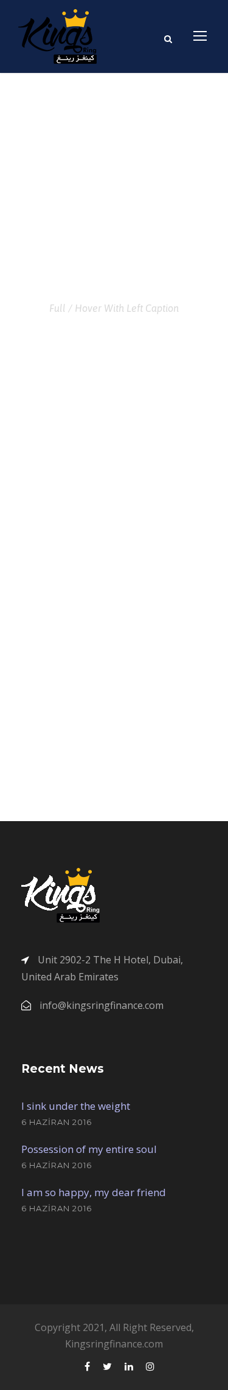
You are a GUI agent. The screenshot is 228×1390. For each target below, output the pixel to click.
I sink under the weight (75, 1106)
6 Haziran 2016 (56, 1122)
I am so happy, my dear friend (93, 1192)
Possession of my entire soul (89, 1149)
